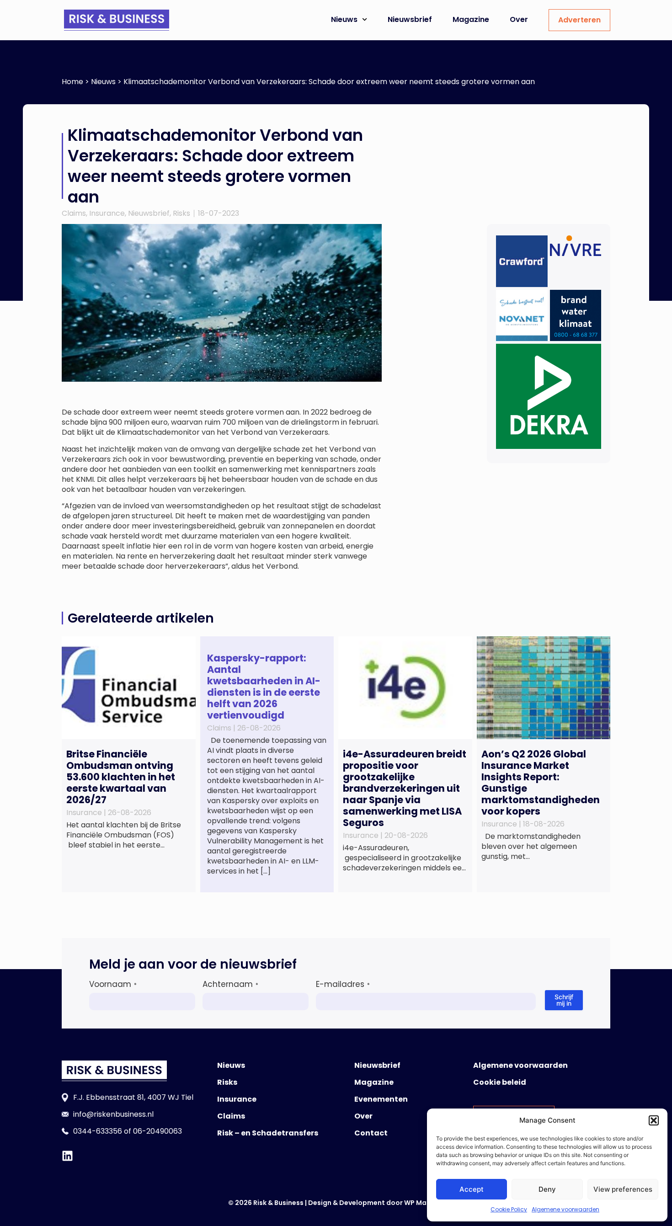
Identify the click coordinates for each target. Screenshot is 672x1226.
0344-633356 (97, 1131)
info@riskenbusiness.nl (113, 1114)
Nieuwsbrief (410, 19)
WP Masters (424, 1202)
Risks (181, 213)
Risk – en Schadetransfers (267, 1133)
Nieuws (344, 19)
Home (72, 81)
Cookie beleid (499, 1082)
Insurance (107, 213)
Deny (547, 1189)
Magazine (471, 19)
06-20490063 (157, 1131)
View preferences (622, 1189)
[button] (653, 1120)
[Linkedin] (67, 1156)
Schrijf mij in (564, 1000)
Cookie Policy (509, 1209)
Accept (471, 1189)
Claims (74, 213)
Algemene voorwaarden (565, 1209)
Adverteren (579, 20)
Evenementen (381, 1099)
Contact (371, 1133)
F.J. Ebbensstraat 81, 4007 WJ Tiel (133, 1097)
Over (519, 19)
